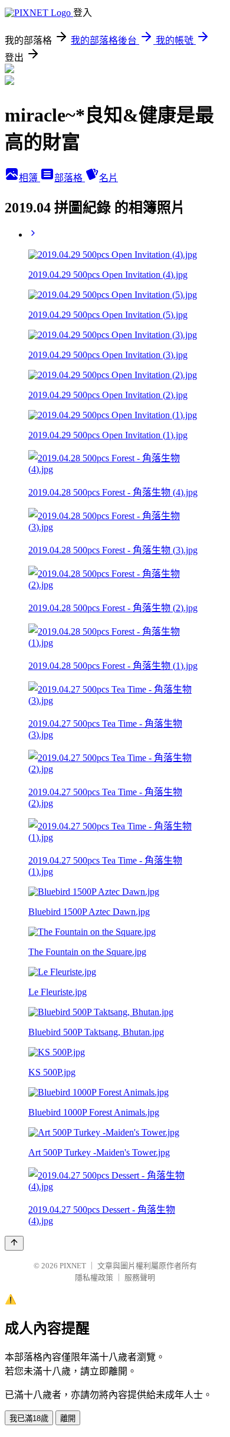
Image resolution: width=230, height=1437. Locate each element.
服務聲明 (139, 1277)
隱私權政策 (94, 1277)
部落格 (69, 178)
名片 (108, 178)
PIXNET (73, 1265)
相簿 (29, 178)
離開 (67, 1418)
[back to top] (14, 1243)
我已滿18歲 (28, 1418)
